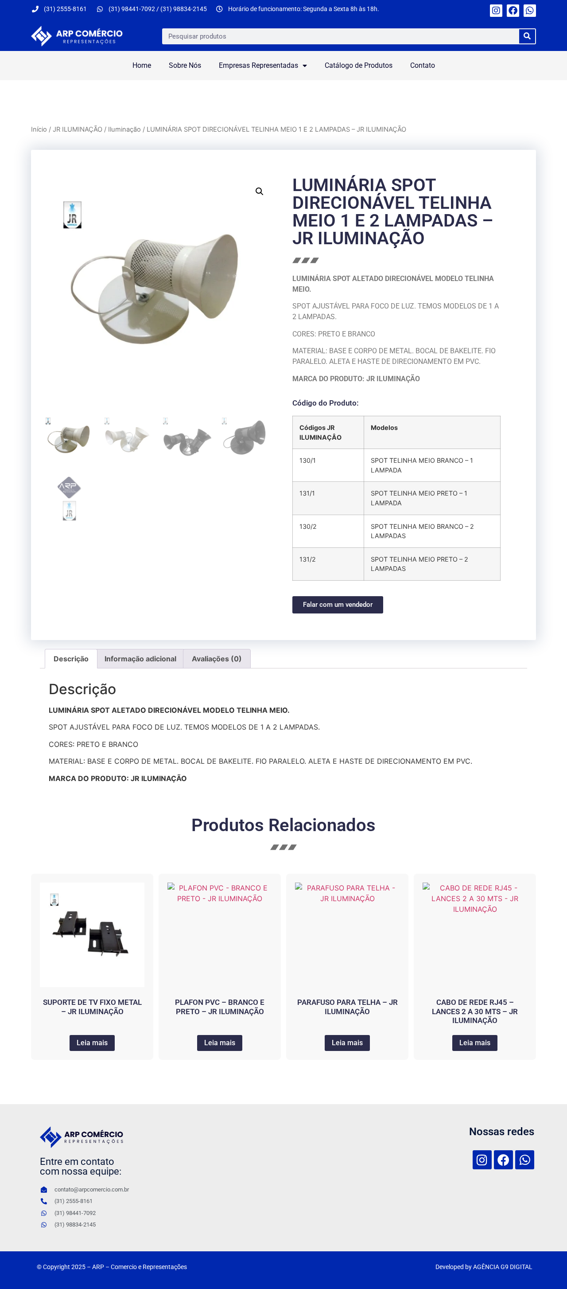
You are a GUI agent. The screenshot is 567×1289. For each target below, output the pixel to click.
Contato (422, 65)
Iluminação (124, 129)
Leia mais (92, 1043)
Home (141, 65)
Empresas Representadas (258, 65)
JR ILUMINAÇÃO (77, 129)
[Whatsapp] (530, 10)
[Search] (527, 36)
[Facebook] (513, 10)
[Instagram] (496, 10)
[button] (260, 191)
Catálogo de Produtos (358, 65)
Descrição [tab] (71, 658)
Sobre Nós (185, 65)
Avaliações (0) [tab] (217, 658)
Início (39, 129)
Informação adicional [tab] (140, 658)
